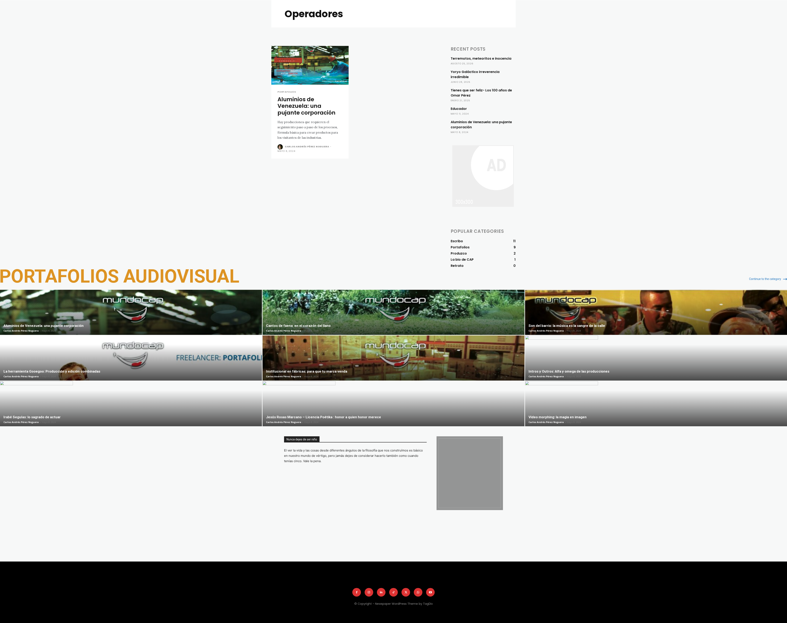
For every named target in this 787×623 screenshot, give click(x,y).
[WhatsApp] (316, 582)
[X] (308, 582)
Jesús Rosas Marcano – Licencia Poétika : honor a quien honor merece (323, 417)
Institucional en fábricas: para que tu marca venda (306, 371)
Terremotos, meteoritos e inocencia (481, 58)
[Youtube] (430, 592)
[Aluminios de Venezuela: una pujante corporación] (310, 65)
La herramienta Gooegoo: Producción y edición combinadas (51, 371)
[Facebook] (274, 582)
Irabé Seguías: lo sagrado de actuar (32, 417)
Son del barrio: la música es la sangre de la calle (567, 326)
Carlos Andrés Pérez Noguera (307, 146)
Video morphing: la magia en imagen (558, 417)
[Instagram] (283, 582)
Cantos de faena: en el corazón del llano (298, 326)
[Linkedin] (291, 582)
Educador (459, 108)
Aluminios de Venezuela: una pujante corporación (306, 105)
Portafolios (286, 92)
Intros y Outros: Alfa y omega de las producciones (569, 371)
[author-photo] (280, 147)
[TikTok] (299, 582)
